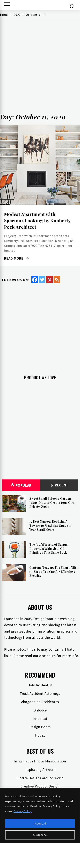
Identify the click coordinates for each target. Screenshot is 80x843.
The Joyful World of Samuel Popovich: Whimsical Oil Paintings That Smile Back (48, 548)
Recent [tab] (61, 485)
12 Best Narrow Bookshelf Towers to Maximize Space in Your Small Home (50, 525)
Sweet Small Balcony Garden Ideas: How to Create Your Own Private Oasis (51, 502)
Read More (40, 165)
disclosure (47, 655)
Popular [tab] (24, 485)
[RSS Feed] (57, 279)
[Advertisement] (40, 68)
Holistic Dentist (40, 685)
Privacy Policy (23, 811)
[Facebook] (34, 279)
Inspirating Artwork (40, 769)
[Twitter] (42, 279)
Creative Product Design (40, 786)
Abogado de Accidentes (40, 701)
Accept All (40, 823)
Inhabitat (40, 718)
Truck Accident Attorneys (40, 693)
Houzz (40, 735)
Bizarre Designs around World (40, 778)
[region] (40, 815)
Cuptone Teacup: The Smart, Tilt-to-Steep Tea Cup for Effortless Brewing (53, 571)
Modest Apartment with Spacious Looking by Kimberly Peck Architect (37, 220)
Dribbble (40, 710)
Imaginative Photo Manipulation (40, 761)
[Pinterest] (49, 279)
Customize (40, 835)
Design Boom (40, 726)
